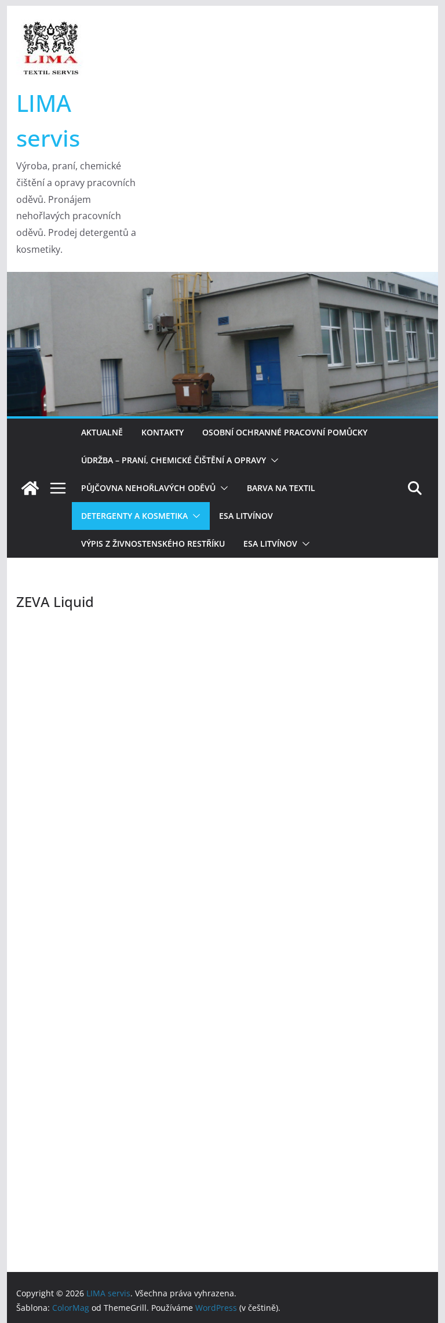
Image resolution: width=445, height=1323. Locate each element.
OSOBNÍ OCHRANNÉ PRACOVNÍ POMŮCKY (284, 432)
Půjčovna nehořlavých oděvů (148, 487)
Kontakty (162, 432)
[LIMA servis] (223, 280)
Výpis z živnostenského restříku (153, 543)
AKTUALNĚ (102, 432)
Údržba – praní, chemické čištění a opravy (173, 460)
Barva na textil (281, 487)
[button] (272, 460)
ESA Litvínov (246, 515)
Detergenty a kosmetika (134, 515)
